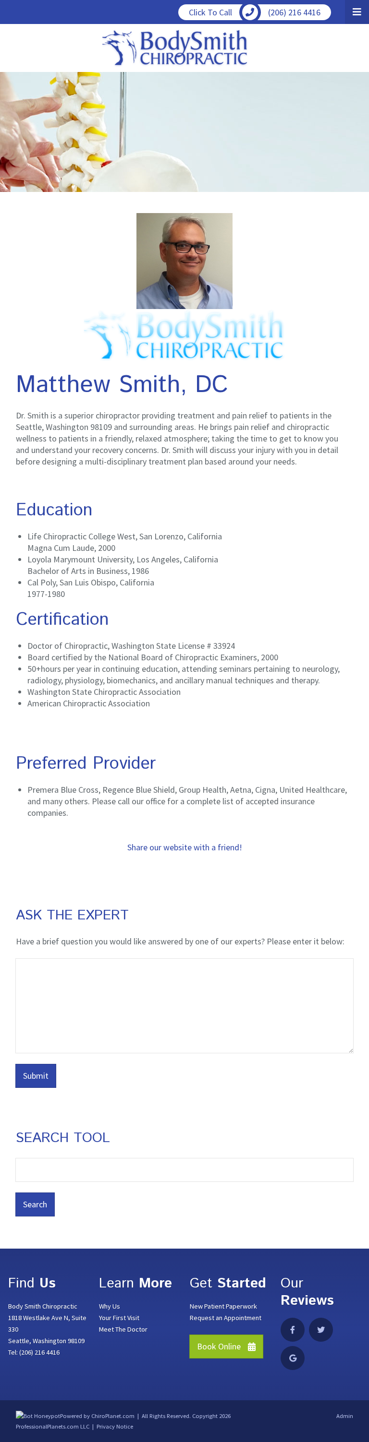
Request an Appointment (225, 1317)
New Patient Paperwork (223, 1306)
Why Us (109, 1306)
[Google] (293, 1358)
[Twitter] (321, 1330)
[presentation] (38, 1415)
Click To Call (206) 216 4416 (254, 12)
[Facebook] (293, 1330)
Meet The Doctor (123, 1329)
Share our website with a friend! (184, 847)
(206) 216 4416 (39, 1352)
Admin (344, 1415)
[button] (357, 12)
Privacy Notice (115, 1426)
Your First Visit (119, 1317)
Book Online (219, 1346)
